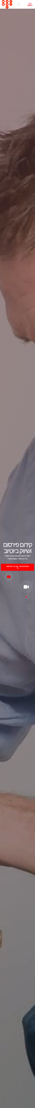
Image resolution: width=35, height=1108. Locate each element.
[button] (18, 4)
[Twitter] (7, 1)
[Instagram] (10, 4)
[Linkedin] (7, 4)
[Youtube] (3, 1)
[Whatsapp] (7, 7)
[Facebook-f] (10, 1)
